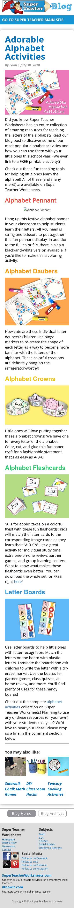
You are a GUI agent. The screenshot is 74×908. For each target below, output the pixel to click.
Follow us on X (30, 861)
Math (42, 834)
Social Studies (47, 844)
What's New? (9, 842)
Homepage (8, 839)
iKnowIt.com (12, 887)
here (18, 581)
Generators (8, 846)
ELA (41, 837)
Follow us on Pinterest (34, 865)
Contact (6, 849)
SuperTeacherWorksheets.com (27, 875)
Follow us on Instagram (35, 868)
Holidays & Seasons (50, 847)
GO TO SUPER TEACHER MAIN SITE (32, 19)
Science (43, 840)
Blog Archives (52, 813)
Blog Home (21, 813)
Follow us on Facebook (34, 858)
